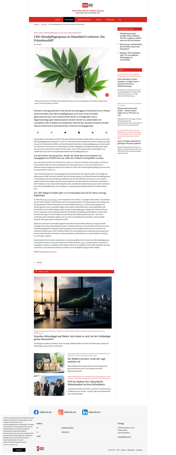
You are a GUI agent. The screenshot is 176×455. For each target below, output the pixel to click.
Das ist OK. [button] (19, 450)
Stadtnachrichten (84, 20)
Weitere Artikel (43, 271)
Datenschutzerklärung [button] (10, 444)
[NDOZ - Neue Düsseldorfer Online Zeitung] (39, 448)
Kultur (98, 20)
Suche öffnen (120, 19)
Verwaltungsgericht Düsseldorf (47, 251)
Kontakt (123, 450)
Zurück (39, 262)
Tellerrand (110, 20)
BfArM (94, 212)
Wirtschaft (69, 20)
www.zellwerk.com (124, 437)
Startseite (36, 24)
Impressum (139, 450)
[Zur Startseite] (88, 7)
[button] (37, 132)
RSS (118, 450)
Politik (57, 20)
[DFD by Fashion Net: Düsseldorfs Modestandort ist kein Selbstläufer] (49, 386)
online (82, 242)
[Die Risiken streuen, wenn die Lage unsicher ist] (49, 363)
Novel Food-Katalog (49, 200)
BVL (82, 204)
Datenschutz (130, 450)
